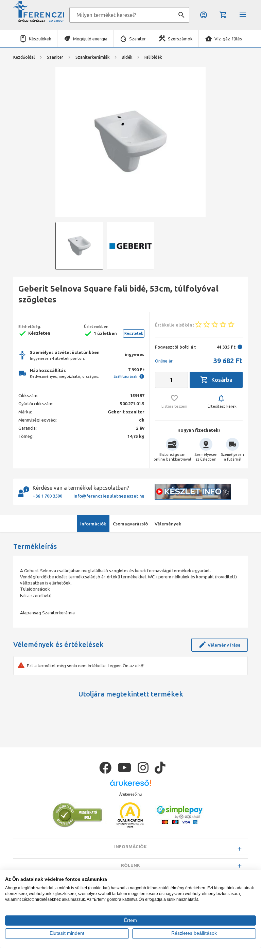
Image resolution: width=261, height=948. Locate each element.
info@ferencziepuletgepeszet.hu (108, 496)
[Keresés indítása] (181, 15)
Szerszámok (180, 38)
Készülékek (40, 38)
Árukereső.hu (130, 794)
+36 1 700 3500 (47, 496)
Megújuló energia (90, 38)
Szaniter (137, 38)
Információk (130, 846)
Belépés (204, 15)
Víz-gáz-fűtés (228, 38)
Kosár (223, 15)
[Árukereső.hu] (130, 785)
